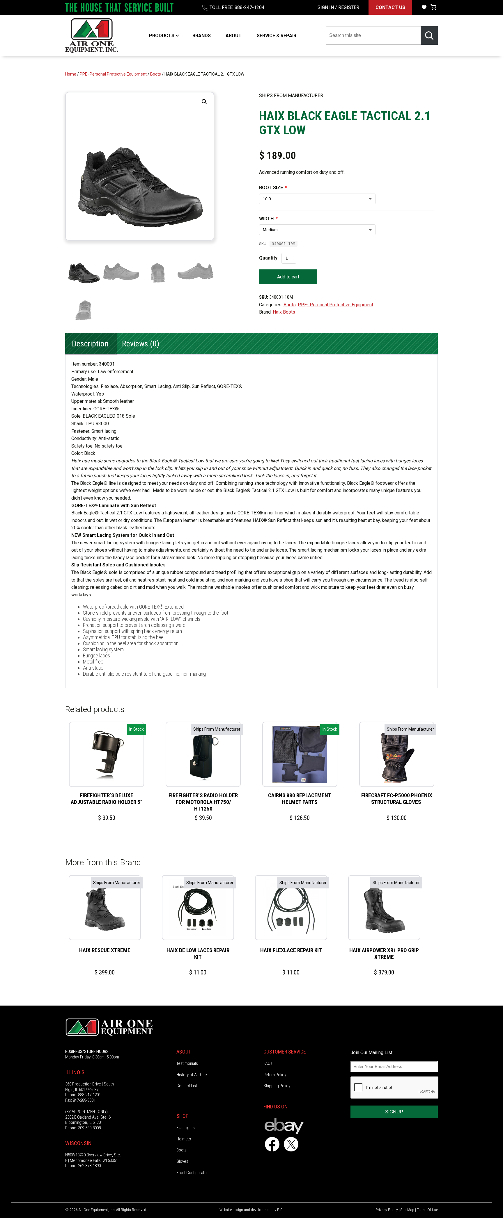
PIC (280, 1209)
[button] (204, 101)
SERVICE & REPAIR (276, 35)
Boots (155, 74)
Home (70, 74)
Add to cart (288, 277)
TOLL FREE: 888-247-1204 (237, 7)
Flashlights (185, 1127)
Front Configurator (192, 1172)
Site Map (407, 1209)
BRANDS (201, 35)
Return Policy (274, 1074)
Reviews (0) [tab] (140, 343)
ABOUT (234, 35)
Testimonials (187, 1063)
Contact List (186, 1085)
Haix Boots (284, 312)
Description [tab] (90, 343)
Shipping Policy (276, 1085)
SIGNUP (394, 1111)
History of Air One (191, 1074)
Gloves (182, 1161)
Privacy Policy (387, 1209)
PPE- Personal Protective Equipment (113, 74)
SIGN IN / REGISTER (338, 7)
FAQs (267, 1063)
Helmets (183, 1139)
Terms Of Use (427, 1209)
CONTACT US (390, 7)
